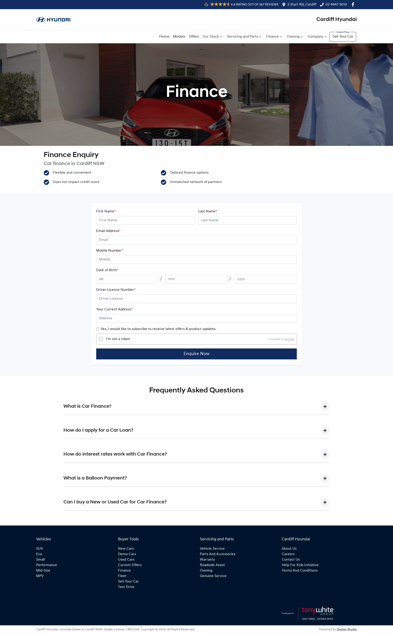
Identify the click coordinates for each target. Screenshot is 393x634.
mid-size (43, 570)
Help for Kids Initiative (300, 565)
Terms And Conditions (299, 570)
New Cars (126, 549)
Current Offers (130, 565)
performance (46, 565)
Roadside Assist (212, 565)
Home (164, 37)
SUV (39, 549)
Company (315, 37)
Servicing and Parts (242, 37)
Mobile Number (109, 251)
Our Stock (211, 37)
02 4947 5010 (336, 4)
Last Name (207, 211)
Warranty (207, 560)
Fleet (122, 576)
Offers (194, 37)
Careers (288, 554)
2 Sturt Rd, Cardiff (301, 4)
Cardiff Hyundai (336, 19)
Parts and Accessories (217, 554)
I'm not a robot (118, 339)
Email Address (108, 231)
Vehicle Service (212, 549)
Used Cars (126, 560)
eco (39, 554)
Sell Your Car (343, 37)
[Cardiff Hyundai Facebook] (354, 4)
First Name (106, 211)
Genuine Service (213, 576)
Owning (293, 37)
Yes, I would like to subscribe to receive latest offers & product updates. (158, 329)
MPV (40, 576)
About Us (289, 549)
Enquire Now (196, 354)
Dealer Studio (347, 629)
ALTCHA (289, 339)
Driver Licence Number (116, 290)
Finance (272, 37)
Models (179, 37)
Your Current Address (114, 309)
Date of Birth (107, 270)
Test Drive (126, 587)
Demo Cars (127, 554)
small (40, 560)
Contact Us (291, 560)
